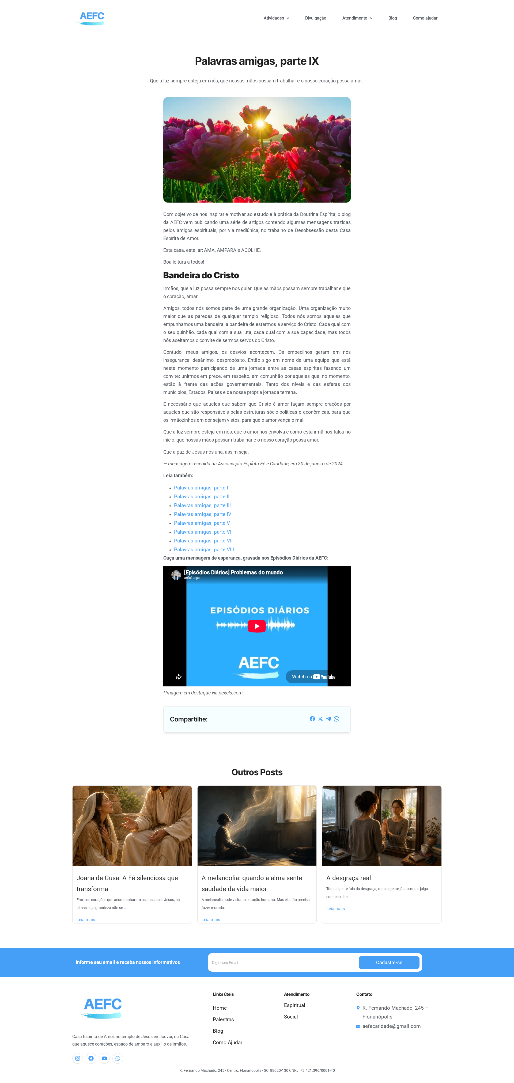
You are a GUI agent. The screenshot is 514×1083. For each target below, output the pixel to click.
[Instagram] (77, 1058)
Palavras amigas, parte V (202, 523)
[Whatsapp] (117, 1058)
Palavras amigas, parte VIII (204, 549)
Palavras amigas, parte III (202, 505)
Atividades (274, 18)
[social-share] (312, 718)
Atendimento (354, 18)
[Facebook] (91, 1058)
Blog (392, 18)
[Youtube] (104, 1058)
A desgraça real (348, 878)
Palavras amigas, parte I (201, 488)
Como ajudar (425, 18)
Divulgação (315, 18)
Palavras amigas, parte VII (203, 541)
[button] (276, 18)
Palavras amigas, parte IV (202, 514)
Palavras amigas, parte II (201, 496)
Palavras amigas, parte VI (202, 532)
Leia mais (86, 919)
